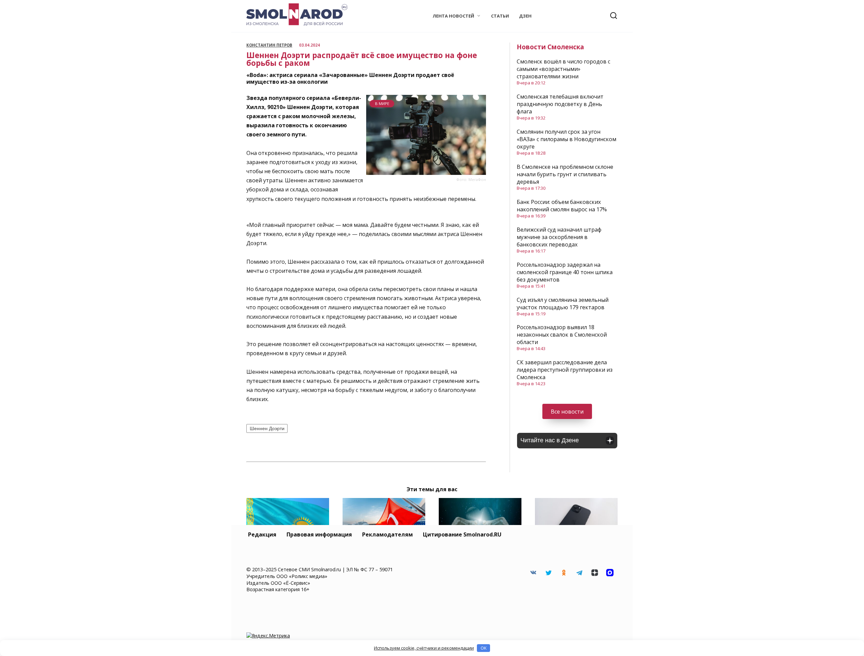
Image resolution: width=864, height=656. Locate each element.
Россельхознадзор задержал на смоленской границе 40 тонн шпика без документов (565, 272)
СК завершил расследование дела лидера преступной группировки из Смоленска (565, 370)
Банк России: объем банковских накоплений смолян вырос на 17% (562, 205)
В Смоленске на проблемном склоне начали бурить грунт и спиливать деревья (565, 174)
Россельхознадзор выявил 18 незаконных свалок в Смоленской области (562, 334)
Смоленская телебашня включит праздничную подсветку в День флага (560, 104)
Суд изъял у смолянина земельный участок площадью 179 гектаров (563, 303)
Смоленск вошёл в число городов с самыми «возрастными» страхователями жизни (563, 69)
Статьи (500, 16)
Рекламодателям (387, 534)
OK (484, 648)
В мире (382, 103)
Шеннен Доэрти (267, 428)
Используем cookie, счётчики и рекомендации (424, 648)
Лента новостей (453, 16)
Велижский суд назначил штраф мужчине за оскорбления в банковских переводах (559, 237)
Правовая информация (319, 534)
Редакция (262, 534)
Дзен (525, 16)
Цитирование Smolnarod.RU (462, 534)
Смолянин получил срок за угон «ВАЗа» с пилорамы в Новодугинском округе (566, 139)
